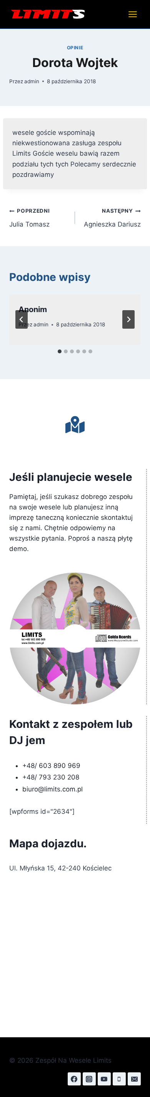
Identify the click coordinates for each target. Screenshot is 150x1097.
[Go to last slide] (21, 319)
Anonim (32, 309)
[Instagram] (89, 1078)
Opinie (75, 47)
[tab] (60, 351)
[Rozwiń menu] (132, 14)
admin (31, 81)
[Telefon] (119, 1078)
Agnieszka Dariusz (112, 218)
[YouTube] (104, 1078)
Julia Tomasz (29, 218)
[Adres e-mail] (134, 1078)
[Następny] (128, 319)
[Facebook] (74, 1078)
